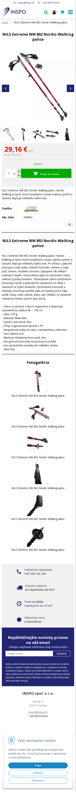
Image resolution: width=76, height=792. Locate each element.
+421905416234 (50, 2)
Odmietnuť (38, 780)
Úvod (5, 22)
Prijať (38, 765)
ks (14, 173)
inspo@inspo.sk (26, 2)
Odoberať (62, 653)
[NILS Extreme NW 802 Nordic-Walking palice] (38, 86)
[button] (46, 12)
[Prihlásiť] (54, 12)
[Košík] (62, 12)
